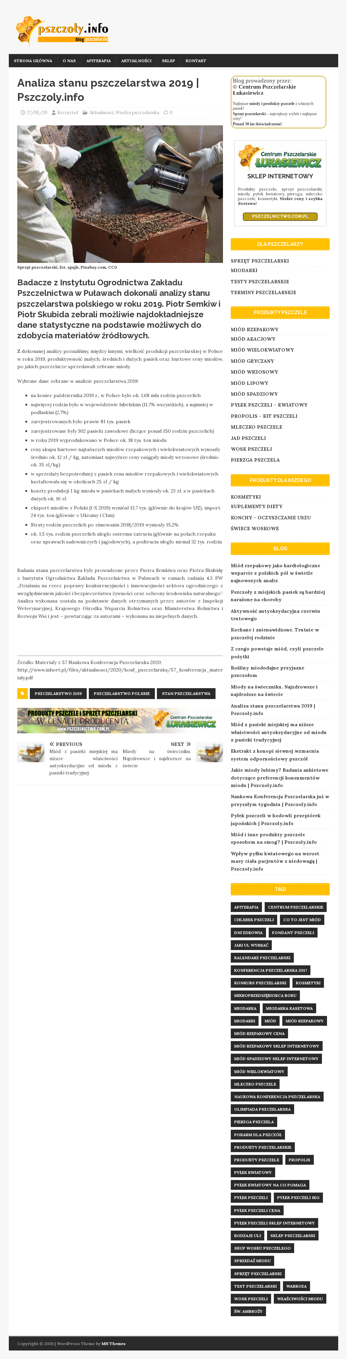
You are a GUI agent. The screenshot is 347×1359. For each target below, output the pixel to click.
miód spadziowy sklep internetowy (276, 1058)
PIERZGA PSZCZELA (255, 460)
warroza (296, 1286)
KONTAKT (196, 60)
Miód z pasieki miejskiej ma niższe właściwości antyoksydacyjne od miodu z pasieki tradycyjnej (279, 732)
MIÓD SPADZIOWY (254, 394)
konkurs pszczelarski (260, 982)
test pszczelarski (255, 1286)
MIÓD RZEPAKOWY (254, 329)
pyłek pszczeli (251, 1197)
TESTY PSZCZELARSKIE (260, 282)
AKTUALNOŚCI (136, 60)
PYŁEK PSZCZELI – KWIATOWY (269, 405)
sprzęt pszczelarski (258, 1273)
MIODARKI (244, 270)
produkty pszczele (256, 1159)
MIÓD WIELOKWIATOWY (262, 350)
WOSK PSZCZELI (251, 449)
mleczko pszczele (255, 1084)
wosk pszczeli (251, 1298)
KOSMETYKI (246, 497)
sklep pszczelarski (292, 1235)
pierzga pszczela (254, 1121)
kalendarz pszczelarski (262, 957)
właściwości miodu (300, 1298)
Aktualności (101, 112)
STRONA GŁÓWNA (33, 60)
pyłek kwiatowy (253, 1172)
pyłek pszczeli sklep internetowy (274, 1223)
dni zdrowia (248, 932)
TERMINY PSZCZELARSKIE (263, 292)
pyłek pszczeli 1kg (298, 1197)
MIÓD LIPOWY (249, 383)
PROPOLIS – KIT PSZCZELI (264, 416)
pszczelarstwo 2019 (58, 693)
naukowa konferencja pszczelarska (277, 1096)
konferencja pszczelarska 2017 (270, 970)
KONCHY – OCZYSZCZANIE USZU (271, 518)
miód (270, 1020)
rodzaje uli (247, 1235)
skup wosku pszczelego (262, 1248)
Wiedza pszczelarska (137, 112)
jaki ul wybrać (251, 945)
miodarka (245, 1008)
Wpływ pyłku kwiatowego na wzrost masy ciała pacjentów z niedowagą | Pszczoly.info (275, 861)
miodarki (244, 1020)
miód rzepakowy (305, 1020)
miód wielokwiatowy (259, 1071)
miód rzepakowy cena (259, 1033)
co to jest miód (302, 919)
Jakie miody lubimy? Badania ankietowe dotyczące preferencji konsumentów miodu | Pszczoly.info (279, 777)
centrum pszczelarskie (295, 907)
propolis (299, 1159)
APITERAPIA (98, 60)
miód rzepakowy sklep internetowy (276, 1046)
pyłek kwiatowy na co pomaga (270, 1184)
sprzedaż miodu (252, 1260)
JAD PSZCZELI (248, 438)
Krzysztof (67, 112)
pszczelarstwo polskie (122, 693)
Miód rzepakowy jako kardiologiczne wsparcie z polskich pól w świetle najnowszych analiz (275, 573)
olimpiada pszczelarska (262, 1109)
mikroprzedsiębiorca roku (265, 995)
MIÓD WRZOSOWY (254, 372)
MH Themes (114, 1343)
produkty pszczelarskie (262, 1147)
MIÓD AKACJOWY (253, 339)
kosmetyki (308, 982)
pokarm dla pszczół (258, 1134)
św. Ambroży (248, 1311)
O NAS (69, 60)
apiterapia (246, 907)
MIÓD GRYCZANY (252, 361)
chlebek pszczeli (254, 919)
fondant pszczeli (293, 932)
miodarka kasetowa (289, 1008)
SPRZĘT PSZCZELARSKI (260, 261)
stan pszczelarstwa (186, 693)
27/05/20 (37, 112)
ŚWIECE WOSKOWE (255, 528)
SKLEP (168, 60)
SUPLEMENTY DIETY (256, 506)
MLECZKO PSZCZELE (256, 427)
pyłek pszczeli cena (257, 1210)
